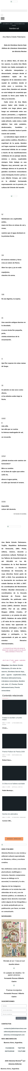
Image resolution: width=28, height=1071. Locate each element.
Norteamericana (17, 755)
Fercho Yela (19, 651)
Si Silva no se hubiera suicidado (13, 784)
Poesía (14, 25)
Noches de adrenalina (10, 814)
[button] (14, 10)
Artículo (14, 787)
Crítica (20, 787)
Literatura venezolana (9, 681)
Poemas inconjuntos (14, 990)
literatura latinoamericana (11, 678)
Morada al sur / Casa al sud (14, 961)
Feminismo (23, 817)
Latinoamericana (19, 23)
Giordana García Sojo (16, 671)
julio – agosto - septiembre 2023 (13, 675)
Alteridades (15, 817)
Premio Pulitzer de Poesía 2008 (13, 752)
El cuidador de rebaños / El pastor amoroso (14, 974)
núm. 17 (8, 684)
